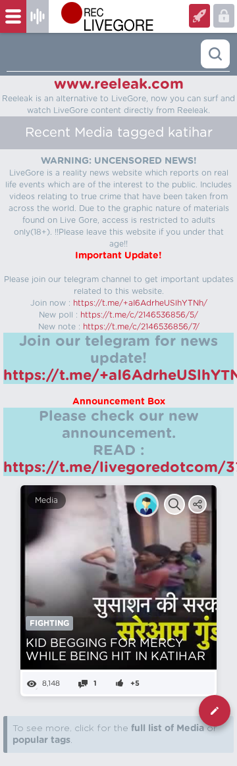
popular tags (41, 740)
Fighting (49, 623)
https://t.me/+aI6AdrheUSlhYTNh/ (140, 303)
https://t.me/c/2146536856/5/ (139, 315)
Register (223, 16)
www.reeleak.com (119, 84)
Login (199, 16)
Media (46, 500)
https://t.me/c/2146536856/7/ (141, 327)
